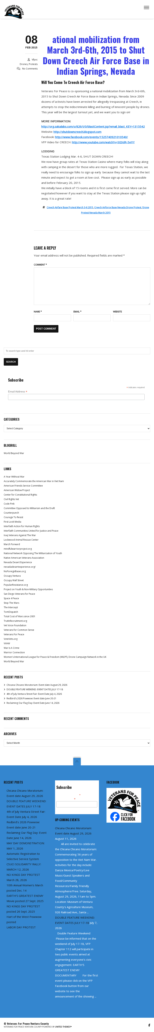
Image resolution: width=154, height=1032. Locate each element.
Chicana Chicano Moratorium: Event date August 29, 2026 (37, 684)
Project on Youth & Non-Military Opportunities (28, 589)
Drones (24, 64)
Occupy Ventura (12, 575)
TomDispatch (11, 611)
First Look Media (12, 521)
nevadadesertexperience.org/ (19, 566)
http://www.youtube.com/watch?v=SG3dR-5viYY (103, 142)
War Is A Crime (11, 648)
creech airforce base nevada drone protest (117, 207)
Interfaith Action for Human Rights (22, 526)
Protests (33, 64)
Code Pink (9, 503)
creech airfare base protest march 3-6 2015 (70, 207)
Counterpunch (11, 512)
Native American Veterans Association (24, 557)
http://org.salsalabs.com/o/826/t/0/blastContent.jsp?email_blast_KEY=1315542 (93, 126)
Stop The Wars (11, 602)
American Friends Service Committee (23, 485)
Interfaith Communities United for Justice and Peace (31, 530)
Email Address (17, 391)
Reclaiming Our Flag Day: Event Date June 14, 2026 (33, 703)
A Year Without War (14, 476)
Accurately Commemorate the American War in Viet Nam (34, 481)
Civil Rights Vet (11, 499)
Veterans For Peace (14, 634)
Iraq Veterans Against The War (20, 535)
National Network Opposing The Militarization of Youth (33, 553)
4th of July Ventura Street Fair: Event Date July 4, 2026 (34, 694)
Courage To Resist (13, 517)
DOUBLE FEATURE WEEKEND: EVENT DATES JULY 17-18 (35, 689)
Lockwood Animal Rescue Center (21, 539)
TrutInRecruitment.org (15, 620)
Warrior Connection (14, 652)
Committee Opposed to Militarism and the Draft (29, 508)
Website (117, 311)
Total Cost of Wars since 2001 (19, 616)
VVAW (7, 643)
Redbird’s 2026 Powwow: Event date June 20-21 (31, 698)
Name (38, 311)
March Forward (12, 544)
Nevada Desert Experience (18, 562)
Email (77, 311)
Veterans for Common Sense (19, 629)
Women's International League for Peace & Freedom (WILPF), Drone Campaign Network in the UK (55, 657)
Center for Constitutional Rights (20, 494)
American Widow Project (17, 490)
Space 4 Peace (11, 598)
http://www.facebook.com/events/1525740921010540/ (91, 137)
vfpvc (35, 59)
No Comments (30, 68)
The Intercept (11, 607)
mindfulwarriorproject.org (18, 548)
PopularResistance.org (16, 584)
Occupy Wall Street (14, 580)
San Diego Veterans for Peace (19, 593)
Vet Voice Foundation (15, 625)
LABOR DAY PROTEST (21, 927)
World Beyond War (14, 453)
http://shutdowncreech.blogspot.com (77, 132)
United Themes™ (63, 1026)
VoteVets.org (10, 638)
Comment (40, 264)
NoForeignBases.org (15, 571)
